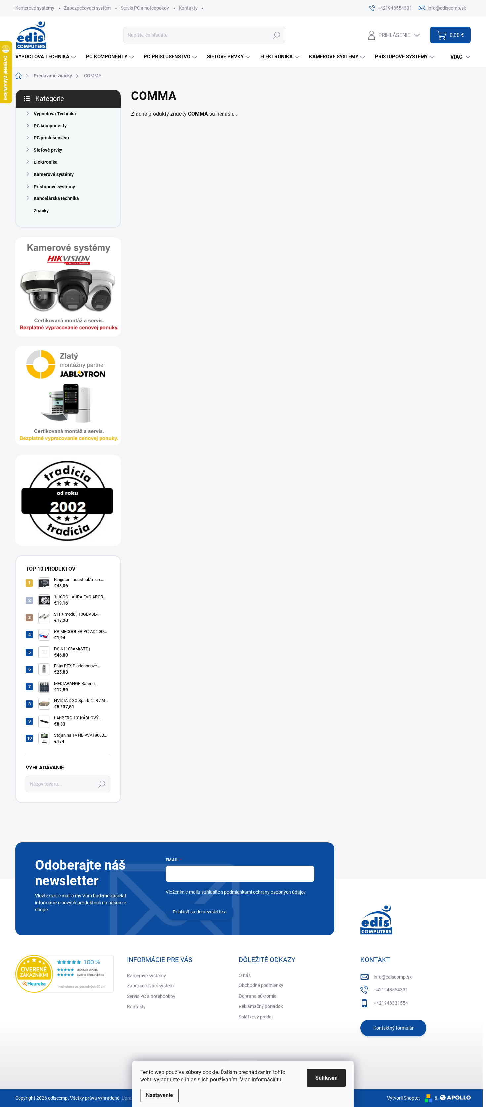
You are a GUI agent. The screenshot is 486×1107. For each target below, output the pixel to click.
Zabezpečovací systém (87, 8)
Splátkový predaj (256, 1016)
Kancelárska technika (56, 198)
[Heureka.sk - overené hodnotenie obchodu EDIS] (64, 974)
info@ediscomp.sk (393, 977)
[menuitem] (46, 57)
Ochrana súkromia (258, 996)
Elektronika (46, 162)
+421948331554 (391, 1003)
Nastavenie (159, 1095)
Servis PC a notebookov (145, 8)
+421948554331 (391, 989)
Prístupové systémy (54, 186)
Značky (41, 210)
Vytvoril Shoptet (403, 1098)
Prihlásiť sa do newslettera (200, 911)
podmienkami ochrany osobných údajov (265, 892)
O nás (245, 975)
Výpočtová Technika (55, 113)
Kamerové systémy (34, 8)
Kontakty (188, 8)
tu (279, 1079)
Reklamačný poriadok (261, 1006)
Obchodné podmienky (261, 985)
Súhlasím (326, 1078)
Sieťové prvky (48, 150)
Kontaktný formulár (393, 1028)
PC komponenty (50, 125)
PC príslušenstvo (51, 137)
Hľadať (276, 35)
